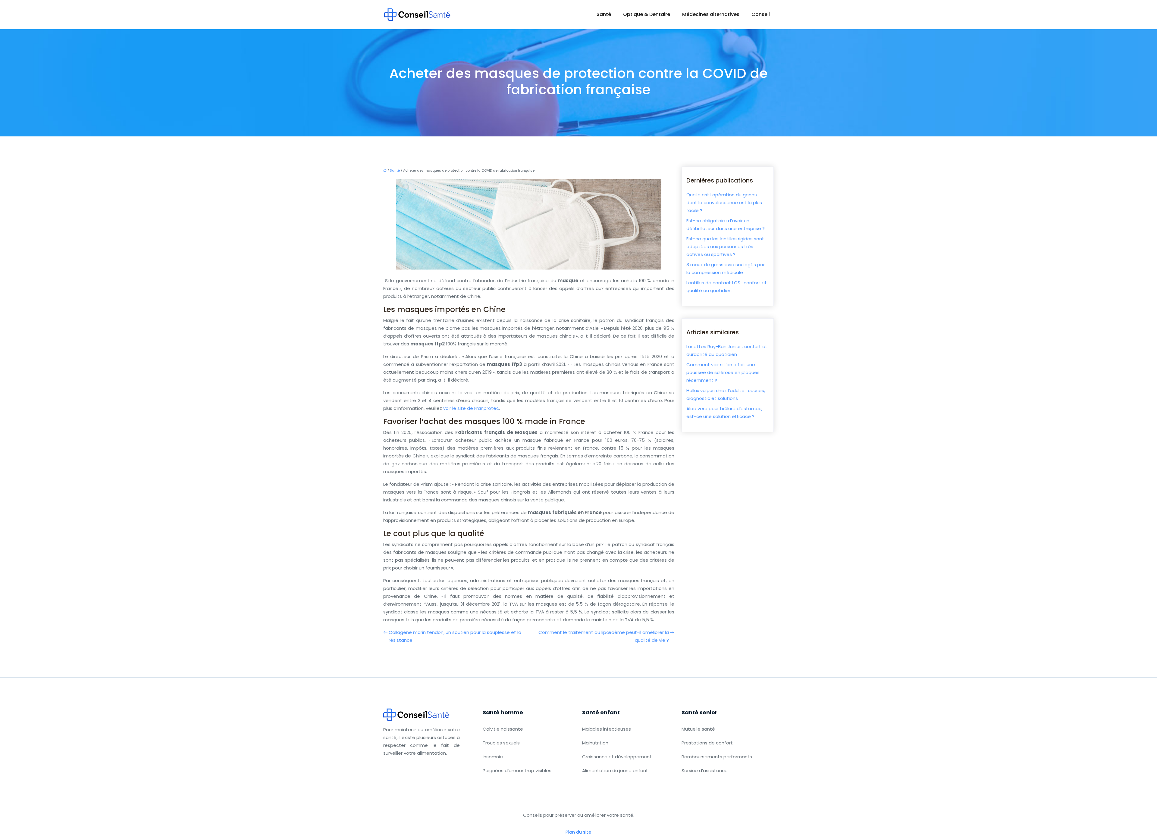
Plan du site (578, 832)
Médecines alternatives (710, 14)
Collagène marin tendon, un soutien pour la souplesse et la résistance (455, 636)
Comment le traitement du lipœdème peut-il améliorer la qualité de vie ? (603, 636)
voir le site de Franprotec (471, 408)
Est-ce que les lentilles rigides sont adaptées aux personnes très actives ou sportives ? (725, 246)
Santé (604, 14)
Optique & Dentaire (646, 14)
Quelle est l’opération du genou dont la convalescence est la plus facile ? (724, 203)
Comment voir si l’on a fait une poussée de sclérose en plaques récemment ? (723, 372)
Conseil (760, 14)
